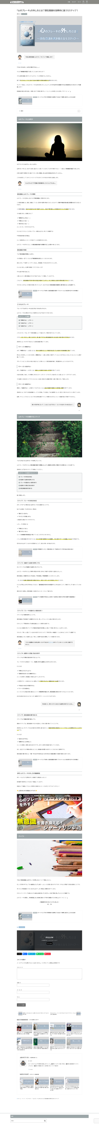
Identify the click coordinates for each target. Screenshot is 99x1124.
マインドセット (21, 927)
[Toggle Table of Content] (78, 111)
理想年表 (50, 642)
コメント (20, 967)
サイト (18, 997)
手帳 (69, 1)
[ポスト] (19, 954)
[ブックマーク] (32, 954)
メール (19, 990)
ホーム (19, 1098)
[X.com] (49, 943)
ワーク (79, 1)
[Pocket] (47, 954)
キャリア (74, 1)
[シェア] (24, 954)
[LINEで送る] (40, 954)
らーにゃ (19, 62)
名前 (19, 982)
